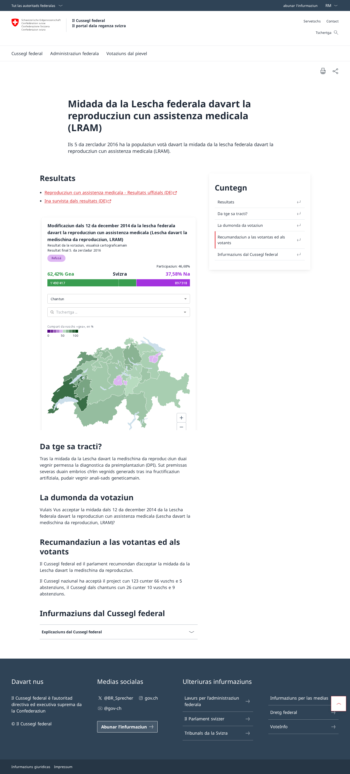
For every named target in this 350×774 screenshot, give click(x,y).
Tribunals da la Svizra (206, 733)
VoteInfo (279, 726)
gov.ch (151, 698)
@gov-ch (112, 708)
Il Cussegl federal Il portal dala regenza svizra (99, 23)
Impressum (63, 766)
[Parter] (335, 71)
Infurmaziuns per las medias (299, 698)
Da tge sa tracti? (232, 213)
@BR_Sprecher (118, 698)
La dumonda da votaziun (240, 225)
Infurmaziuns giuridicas (30, 766)
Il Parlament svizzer (204, 719)
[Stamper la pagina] (323, 71)
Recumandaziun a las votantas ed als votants (251, 239)
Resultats (226, 202)
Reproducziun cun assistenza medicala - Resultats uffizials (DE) (108, 192)
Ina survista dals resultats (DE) (76, 201)
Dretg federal (283, 712)
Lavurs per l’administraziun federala (212, 701)
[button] (27, 53)
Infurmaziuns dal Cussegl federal (248, 254)
